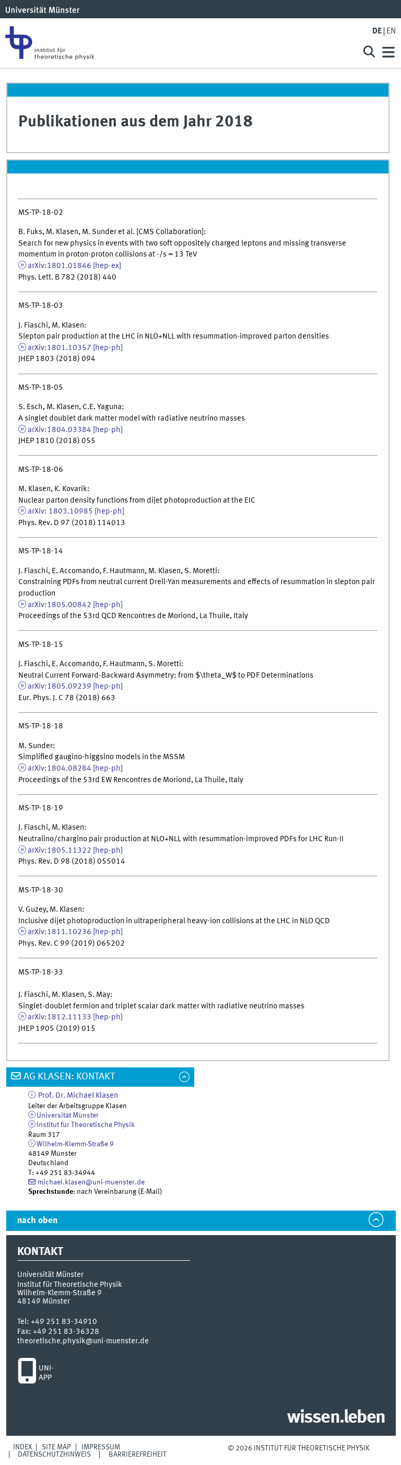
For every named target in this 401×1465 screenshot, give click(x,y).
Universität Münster (68, 1115)
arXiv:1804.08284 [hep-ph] (75, 768)
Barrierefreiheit (138, 1454)
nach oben (37, 1220)
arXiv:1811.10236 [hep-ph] (76, 932)
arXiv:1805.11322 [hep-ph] (75, 850)
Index (22, 1447)
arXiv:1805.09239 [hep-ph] (75, 686)
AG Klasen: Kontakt (69, 1077)
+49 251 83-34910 (64, 1322)
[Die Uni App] (27, 1374)
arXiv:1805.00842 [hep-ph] (75, 605)
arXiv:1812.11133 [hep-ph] (75, 1017)
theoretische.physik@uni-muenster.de (83, 1341)
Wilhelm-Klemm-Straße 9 (75, 1144)
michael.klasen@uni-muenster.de (91, 1182)
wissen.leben (336, 1418)
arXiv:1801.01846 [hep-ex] (74, 266)
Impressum (100, 1447)
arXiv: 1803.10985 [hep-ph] (76, 511)
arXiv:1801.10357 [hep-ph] (75, 348)
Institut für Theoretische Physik (86, 1125)
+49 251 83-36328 (66, 1332)
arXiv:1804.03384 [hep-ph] (75, 430)
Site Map (56, 1447)
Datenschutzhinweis (54, 1454)
